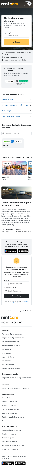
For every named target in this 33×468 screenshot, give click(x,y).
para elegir (4, 231)
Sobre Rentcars (7, 398)
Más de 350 (20, 229)
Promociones (6, 353)
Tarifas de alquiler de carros (12, 334)
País (11, 311)
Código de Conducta (9, 413)
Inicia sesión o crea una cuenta (12, 430)
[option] (16, 99)
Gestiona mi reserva (9, 434)
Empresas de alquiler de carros (13, 338)
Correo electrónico (10, 287)
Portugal (19, 311)
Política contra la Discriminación (13, 417)
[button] (9, 81)
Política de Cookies (9, 405)
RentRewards (6, 349)
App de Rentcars (8, 357)
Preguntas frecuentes (9, 442)
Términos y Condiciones (10, 409)
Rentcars (4, 311)
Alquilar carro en (12, 33)
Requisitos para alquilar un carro (13, 445)
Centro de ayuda (8, 438)
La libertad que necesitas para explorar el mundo (16, 204)
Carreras (5, 421)
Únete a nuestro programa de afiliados (15, 388)
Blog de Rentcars (8, 365)
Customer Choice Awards (11, 368)
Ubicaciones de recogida (11, 342)
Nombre (6, 280)
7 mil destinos (7, 229)
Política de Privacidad (9, 402)
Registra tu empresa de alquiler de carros (16, 378)
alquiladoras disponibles (23, 231)
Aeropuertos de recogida (11, 345)
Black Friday (6, 361)
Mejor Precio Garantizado (11, 449)
